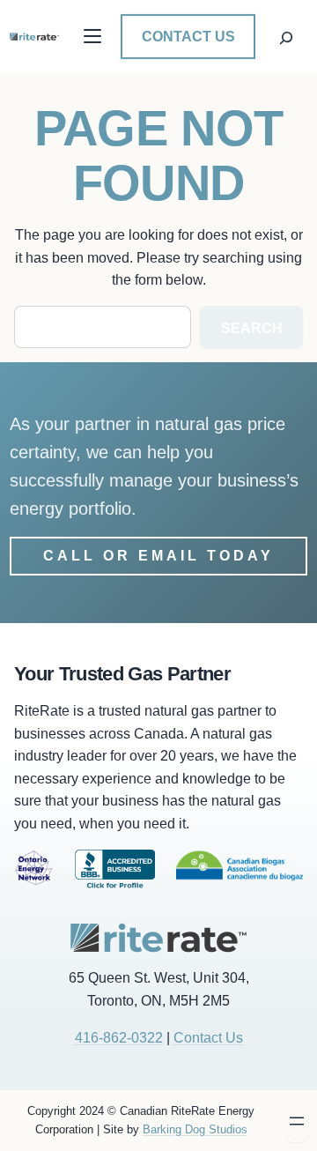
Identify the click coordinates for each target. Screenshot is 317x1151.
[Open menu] (296, 1121)
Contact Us (188, 36)
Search (252, 328)
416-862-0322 (119, 1037)
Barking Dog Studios (195, 1129)
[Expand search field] (286, 36)
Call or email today (158, 555)
